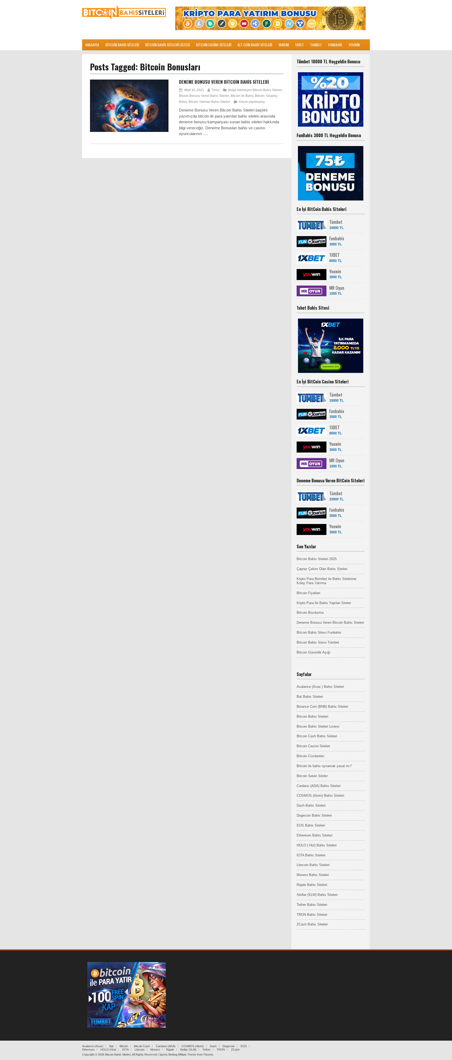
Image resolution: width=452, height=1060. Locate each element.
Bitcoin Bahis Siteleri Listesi (318, 726)
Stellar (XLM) (188, 1049)
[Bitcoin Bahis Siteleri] (124, 18)
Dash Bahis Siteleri (311, 805)
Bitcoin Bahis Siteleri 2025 (317, 559)
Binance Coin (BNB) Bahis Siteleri (322, 706)
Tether (206, 1049)
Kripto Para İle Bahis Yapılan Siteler (324, 603)
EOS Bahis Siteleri (311, 825)
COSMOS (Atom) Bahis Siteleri (320, 795)
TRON (221, 1049)
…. (205, 133)
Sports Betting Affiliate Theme (177, 1054)
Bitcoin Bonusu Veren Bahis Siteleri (204, 96)
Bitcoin (124, 1046)
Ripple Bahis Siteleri (312, 885)
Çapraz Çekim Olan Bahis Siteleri (322, 569)
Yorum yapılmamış (252, 102)
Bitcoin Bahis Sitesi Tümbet (318, 642)
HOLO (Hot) (108, 1049)
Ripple (170, 1049)
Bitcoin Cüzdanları (310, 756)
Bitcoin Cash (142, 1046)
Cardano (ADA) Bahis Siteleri (319, 786)
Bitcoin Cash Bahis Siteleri (317, 736)
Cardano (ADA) (166, 1046)
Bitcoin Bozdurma (310, 613)
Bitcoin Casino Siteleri (313, 746)
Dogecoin (229, 1046)
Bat (111, 1046)
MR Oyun (336, 287)
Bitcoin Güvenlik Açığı (313, 652)
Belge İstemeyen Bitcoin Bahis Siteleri (255, 90)
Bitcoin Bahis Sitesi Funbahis (319, 632)
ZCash (235, 1049)
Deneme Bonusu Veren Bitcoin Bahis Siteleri (224, 82)
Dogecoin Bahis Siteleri (314, 815)
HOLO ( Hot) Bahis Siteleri (317, 845)
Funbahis (336, 238)
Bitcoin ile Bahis (242, 96)
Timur (216, 90)
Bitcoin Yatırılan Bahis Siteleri (209, 102)
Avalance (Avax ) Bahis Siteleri (320, 687)
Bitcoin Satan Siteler (312, 776)
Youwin (335, 271)
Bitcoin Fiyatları (308, 593)
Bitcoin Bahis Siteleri (312, 716)
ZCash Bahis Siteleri (312, 924)
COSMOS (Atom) (193, 1046)
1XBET (334, 255)
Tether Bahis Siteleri (312, 905)
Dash (213, 1046)
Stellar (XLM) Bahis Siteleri (317, 895)
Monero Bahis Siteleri (313, 875)
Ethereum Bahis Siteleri (314, 835)
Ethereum (88, 1049)
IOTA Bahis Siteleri (311, 855)
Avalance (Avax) (92, 1046)
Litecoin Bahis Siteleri (313, 865)
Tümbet (335, 222)
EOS (244, 1046)
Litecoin (139, 1049)
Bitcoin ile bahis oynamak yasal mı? (324, 766)
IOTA (125, 1049)
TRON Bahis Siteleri (312, 915)
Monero (155, 1049)
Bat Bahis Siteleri (310, 697)
